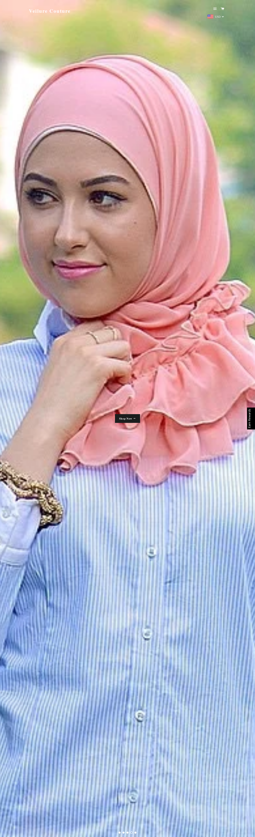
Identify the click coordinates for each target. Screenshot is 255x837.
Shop (126, 418)
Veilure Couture (50, 10)
